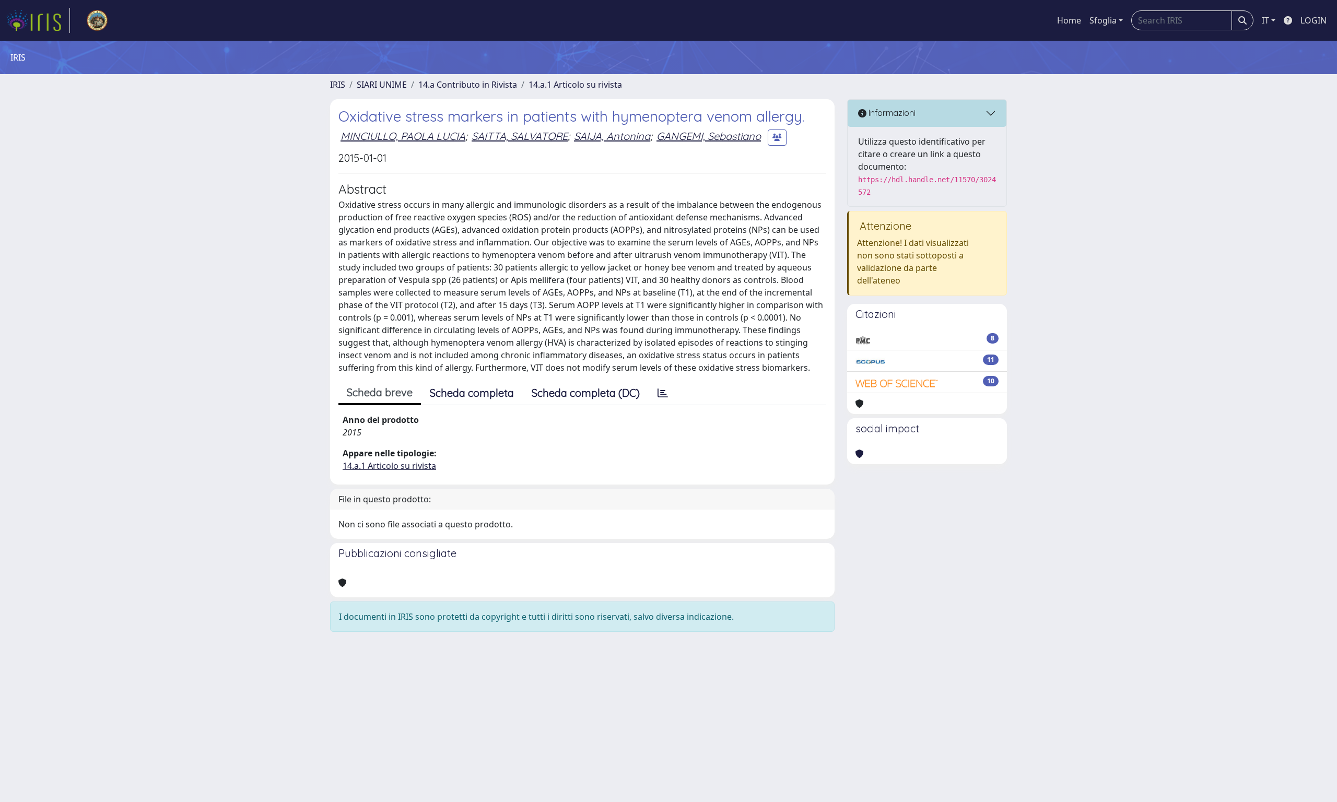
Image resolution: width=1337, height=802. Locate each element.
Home (1069, 20)
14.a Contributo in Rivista (467, 84)
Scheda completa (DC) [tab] (586, 392)
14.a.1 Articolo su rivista (575, 84)
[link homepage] (38, 20)
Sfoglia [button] (1103, 20)
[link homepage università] (97, 20)
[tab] (663, 393)
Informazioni (891, 113)
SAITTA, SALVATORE (520, 136)
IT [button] (1265, 20)
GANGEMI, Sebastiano (708, 136)
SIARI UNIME (382, 84)
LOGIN (1313, 20)
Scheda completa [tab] (472, 392)
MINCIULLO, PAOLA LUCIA (403, 136)
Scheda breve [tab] (380, 392)
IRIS (337, 84)
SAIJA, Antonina (612, 136)
